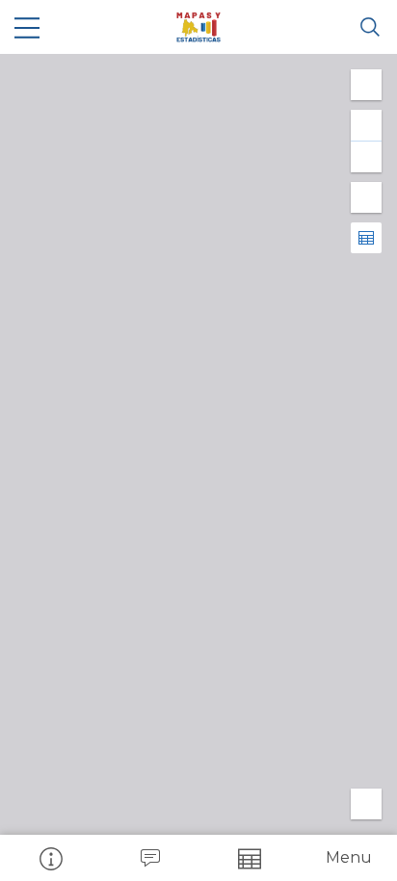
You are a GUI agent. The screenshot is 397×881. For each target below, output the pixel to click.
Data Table (248, 858)
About (49, 858)
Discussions (148, 858)
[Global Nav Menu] (27, 27)
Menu (349, 857)
